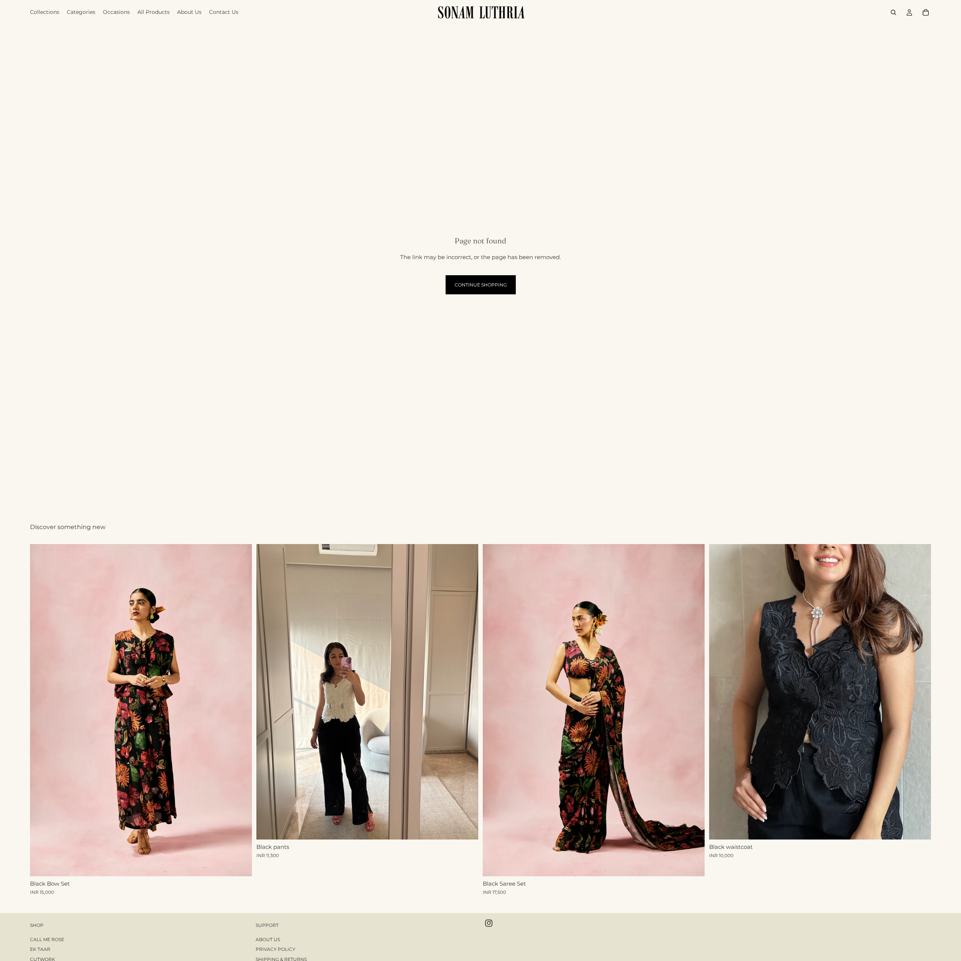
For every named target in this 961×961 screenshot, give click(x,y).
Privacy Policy (275, 949)
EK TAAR (40, 949)
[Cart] (925, 12)
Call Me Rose (47, 939)
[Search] (893, 12)
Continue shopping (481, 285)
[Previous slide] (41, 710)
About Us (268, 939)
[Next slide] (240, 710)
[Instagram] (488, 923)
